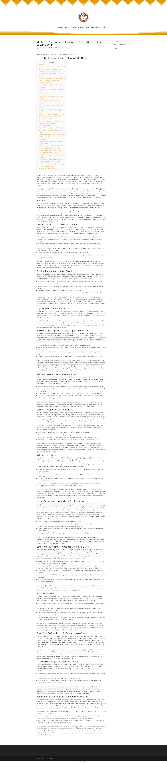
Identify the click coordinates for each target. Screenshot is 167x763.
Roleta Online (43, 139)
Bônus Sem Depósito (45, 94)
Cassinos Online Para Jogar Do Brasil (49, 148)
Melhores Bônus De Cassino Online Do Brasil (52, 67)
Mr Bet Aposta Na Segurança (47, 168)
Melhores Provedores (45, 82)
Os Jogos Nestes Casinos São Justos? (49, 71)
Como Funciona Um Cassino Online (49, 80)
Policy (105, 27)
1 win (100, 208)
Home (60, 27)
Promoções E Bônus (45, 125)
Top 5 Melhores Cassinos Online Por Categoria (52, 114)
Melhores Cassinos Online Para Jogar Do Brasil (52, 78)
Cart (67, 27)
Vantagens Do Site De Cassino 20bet (49, 162)
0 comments (65, 48)
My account (92, 27)
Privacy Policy (83, 762)
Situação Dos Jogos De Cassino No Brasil (51, 128)
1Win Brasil (58, 48)
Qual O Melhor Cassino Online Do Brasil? (50, 159)
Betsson (41, 64)
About (81, 27)
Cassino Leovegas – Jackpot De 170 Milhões (51, 146)
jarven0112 (41, 48)
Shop (73, 27)
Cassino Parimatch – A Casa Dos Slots (50, 69)
